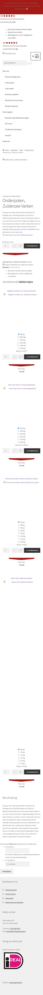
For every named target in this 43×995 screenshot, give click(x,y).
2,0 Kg (22, 761)
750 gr (22, 533)
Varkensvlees (29, 150)
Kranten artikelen (12, 94)
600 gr (22, 334)
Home (7, 150)
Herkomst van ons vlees (14, 100)
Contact (8, 135)
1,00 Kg (22, 340)
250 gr (22, 528)
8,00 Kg (22, 442)
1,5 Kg (22, 539)
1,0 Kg (22, 755)
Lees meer (19, 232)
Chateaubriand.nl (15, 982)
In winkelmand (32, 246)
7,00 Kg (22, 439)
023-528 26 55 (15, 928)
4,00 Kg (22, 431)
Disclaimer (9, 898)
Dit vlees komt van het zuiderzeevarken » (18, 235)
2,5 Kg (22, 763)
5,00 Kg (22, 434)
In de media (9, 88)
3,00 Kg (22, 428)
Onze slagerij (7, 112)
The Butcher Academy (13, 129)
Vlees (21, 150)
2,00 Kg (22, 348)
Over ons (6, 71)
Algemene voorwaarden (14, 902)
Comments (9, 847)
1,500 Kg (22, 345)
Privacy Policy (10, 894)
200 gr (22, 525)
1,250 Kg (22, 343)
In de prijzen (9, 83)
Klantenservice (11, 890)
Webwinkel (14, 150)
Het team (8, 124)
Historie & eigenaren (13, 77)
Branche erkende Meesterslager (17, 118)
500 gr (22, 530)
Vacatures (6, 141)
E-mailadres (10, 860)
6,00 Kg (22, 437)
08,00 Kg (22, 337)
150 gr (22, 522)
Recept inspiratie (11, 106)
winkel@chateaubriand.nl (16, 931)
